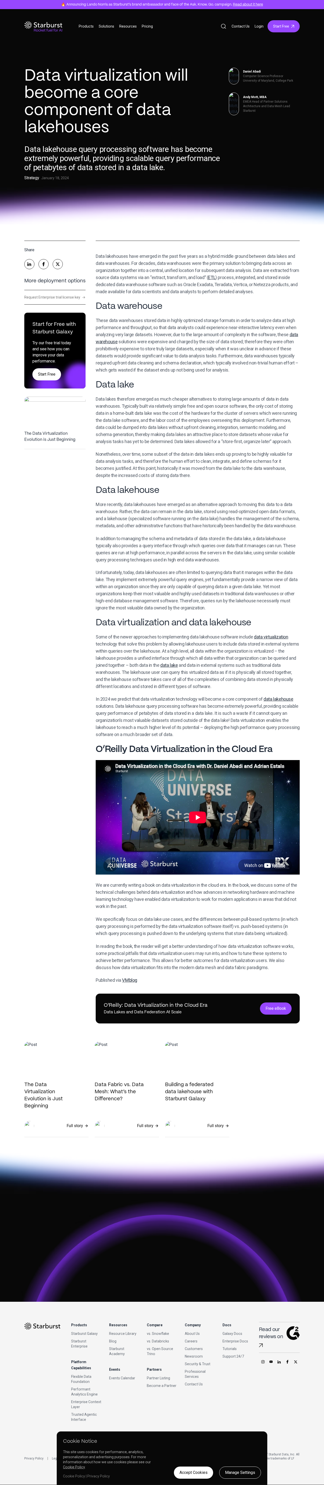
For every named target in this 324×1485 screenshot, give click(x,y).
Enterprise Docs (235, 1341)
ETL (211, 277)
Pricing (147, 26)
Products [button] (86, 26)
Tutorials (229, 1349)
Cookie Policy (74, 1467)
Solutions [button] (106, 26)
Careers (191, 1341)
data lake (169, 665)
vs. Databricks (158, 1341)
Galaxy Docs (232, 1334)
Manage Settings (240, 1472)
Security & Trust (197, 1364)
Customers (194, 1349)
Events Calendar (122, 1378)
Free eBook (276, 1008)
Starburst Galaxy (84, 1334)
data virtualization (271, 636)
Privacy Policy (34, 1458)
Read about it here (248, 4)
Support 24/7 (233, 1356)
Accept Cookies (193, 1472)
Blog (112, 1341)
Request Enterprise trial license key (54, 297)
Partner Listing (158, 1378)
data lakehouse (278, 699)
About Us (192, 1334)
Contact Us (241, 26)
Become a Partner (161, 1386)
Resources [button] (128, 26)
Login (259, 26)
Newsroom (194, 1356)
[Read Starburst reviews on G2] (261, 1345)
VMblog (129, 980)
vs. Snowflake (158, 1334)
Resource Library (122, 1334)
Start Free (281, 26)
